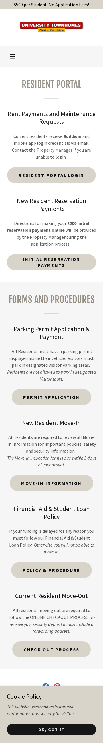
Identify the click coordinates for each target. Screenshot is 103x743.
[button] (12, 56)
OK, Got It (51, 729)
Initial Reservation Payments (51, 262)
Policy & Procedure (51, 570)
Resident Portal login (51, 175)
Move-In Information (51, 483)
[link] (51, 27)
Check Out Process (52, 649)
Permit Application (51, 397)
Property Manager (54, 150)
